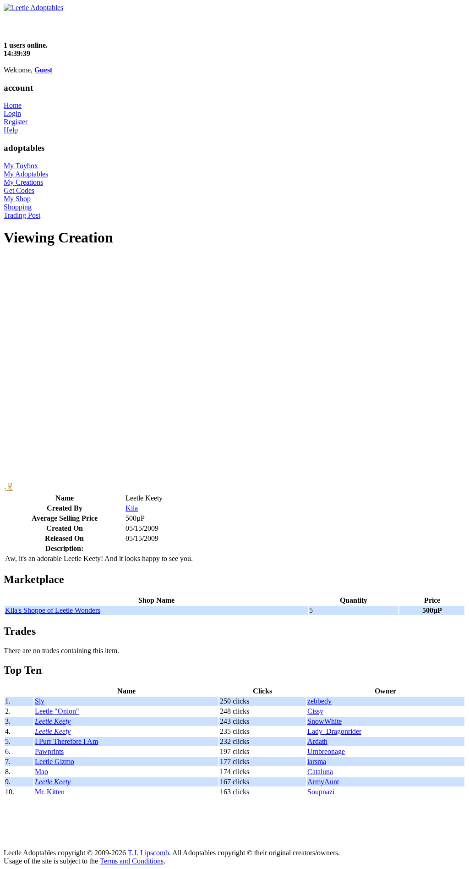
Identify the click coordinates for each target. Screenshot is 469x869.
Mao (41, 772)
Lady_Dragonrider (334, 731)
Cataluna (320, 772)
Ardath (317, 741)
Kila (131, 508)
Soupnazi (320, 792)
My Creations (23, 182)
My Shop (17, 199)
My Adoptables (26, 174)
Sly (39, 701)
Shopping (18, 207)
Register (15, 122)
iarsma (316, 761)
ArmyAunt (323, 782)
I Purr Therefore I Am (66, 741)
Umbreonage (326, 751)
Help (11, 130)
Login (12, 113)
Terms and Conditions (132, 861)
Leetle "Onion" (57, 711)
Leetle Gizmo (54, 761)
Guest (43, 70)
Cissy (315, 711)
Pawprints (49, 751)
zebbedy (319, 701)
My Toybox (21, 166)
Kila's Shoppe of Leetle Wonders (52, 610)
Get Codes (19, 190)
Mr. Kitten (50, 792)
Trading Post (22, 215)
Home (13, 105)
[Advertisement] (111, 25)
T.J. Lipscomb (148, 853)
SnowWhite (324, 721)
